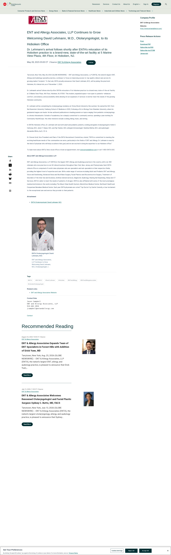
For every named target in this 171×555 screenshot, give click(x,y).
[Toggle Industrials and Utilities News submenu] (126, 11)
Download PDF (145, 44)
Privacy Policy (73, 553)
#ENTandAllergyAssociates (88, 280)
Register (156, 4)
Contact (30, 316)
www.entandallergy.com (88, 150)
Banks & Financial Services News (73, 11)
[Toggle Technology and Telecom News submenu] (152, 11)
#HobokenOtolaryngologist (36, 284)
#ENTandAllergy (72, 280)
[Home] (12, 4)
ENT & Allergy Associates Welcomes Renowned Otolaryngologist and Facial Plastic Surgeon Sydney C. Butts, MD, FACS (46, 399)
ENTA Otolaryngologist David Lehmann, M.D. (46, 202)
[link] (96, 4)
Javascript (144, 53)
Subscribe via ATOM (147, 50)
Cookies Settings (117, 550)
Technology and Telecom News (139, 11)
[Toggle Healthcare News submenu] (102, 11)
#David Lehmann (50, 280)
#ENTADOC (38, 280)
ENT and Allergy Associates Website (44, 293)
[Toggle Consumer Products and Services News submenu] (47, 11)
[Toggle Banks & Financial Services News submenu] (86, 11)
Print (142, 41)
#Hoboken (61, 280)
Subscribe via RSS (146, 47)
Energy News (53, 11)
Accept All (145, 550)
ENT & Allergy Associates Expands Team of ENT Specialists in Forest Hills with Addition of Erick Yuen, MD (45, 347)
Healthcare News (94, 11)
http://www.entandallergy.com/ (151, 29)
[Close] (168, 550)
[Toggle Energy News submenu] (60, 11)
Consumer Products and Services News (31, 11)
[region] (85, 551)
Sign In (145, 4)
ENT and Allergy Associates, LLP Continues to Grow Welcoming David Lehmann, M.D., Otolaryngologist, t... (41, 263)
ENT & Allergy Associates (69, 62)
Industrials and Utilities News (114, 11)
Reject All (131, 550)
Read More (27, 375)
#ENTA (30, 280)
